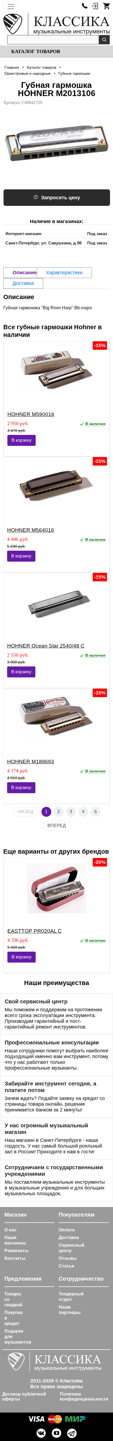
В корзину (22, 440)
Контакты (15, 1258)
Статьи (66, 1266)
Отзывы (68, 1258)
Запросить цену (60, 197)
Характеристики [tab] (64, 272)
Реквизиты (16, 1250)
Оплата (67, 1230)
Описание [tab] (25, 272)
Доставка (69, 1237)
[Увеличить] (56, 143)
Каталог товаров (35, 51)
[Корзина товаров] (106, 5)
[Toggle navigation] (11, 6)
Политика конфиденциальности (84, 1396)
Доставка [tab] (23, 283)
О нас (10, 1230)
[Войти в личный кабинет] (95, 6)
